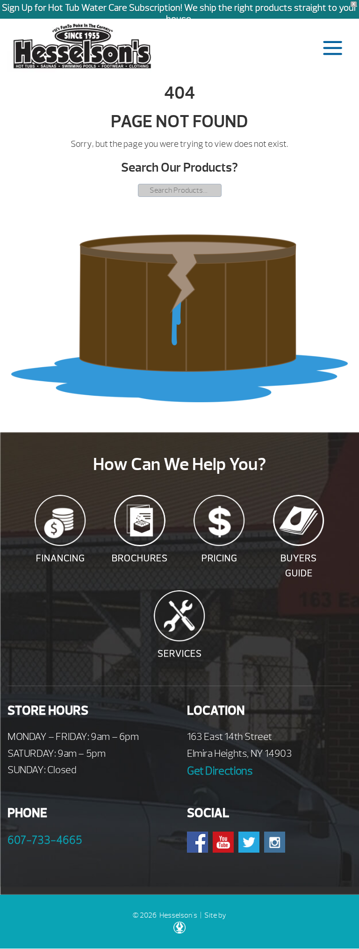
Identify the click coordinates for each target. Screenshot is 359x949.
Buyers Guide (298, 565)
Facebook (197, 842)
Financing (60, 558)
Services (180, 653)
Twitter (248, 842)
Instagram (274, 842)
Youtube (223, 842)
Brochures (140, 558)
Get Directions (219, 771)
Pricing (219, 558)
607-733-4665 (44, 840)
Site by (215, 915)
